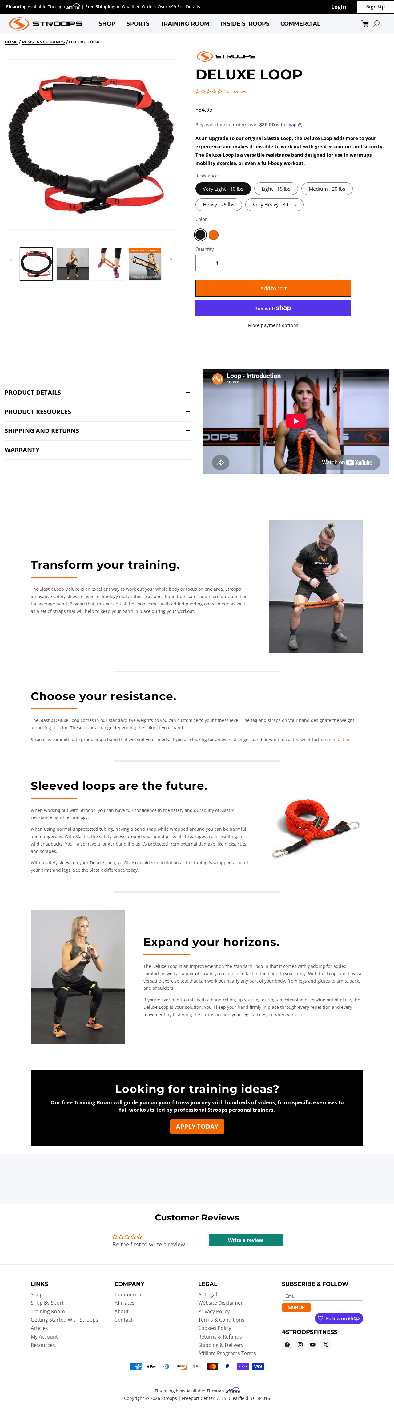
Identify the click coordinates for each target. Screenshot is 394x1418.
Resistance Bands (43, 41)
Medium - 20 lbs (327, 188)
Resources (43, 1344)
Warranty (22, 450)
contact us (339, 739)
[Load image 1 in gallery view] (36, 264)
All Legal (207, 1294)
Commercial (129, 1294)
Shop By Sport (47, 1302)
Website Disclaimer (220, 1302)
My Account (44, 1336)
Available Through (36, 7)
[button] (107, 24)
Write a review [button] (245, 1240)
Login (338, 6)
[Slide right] (171, 259)
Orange (214, 235)
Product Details (33, 392)
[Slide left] (11, 259)
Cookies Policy (214, 1328)
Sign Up (375, 6)
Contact (124, 1319)
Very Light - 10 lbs (223, 188)
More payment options (273, 325)
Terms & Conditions (221, 1319)
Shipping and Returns (42, 431)
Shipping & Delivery (220, 1344)
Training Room (48, 1311)
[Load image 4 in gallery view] (145, 264)
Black (200, 235)
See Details (188, 7)
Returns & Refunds (220, 1336)
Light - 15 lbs (276, 188)
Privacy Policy (214, 1311)
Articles (39, 1328)
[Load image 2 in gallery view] (72, 264)
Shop (37, 1294)
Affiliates (125, 1302)
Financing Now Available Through (190, 1391)
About (122, 1311)
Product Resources (38, 412)
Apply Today (197, 1126)
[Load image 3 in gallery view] (109, 264)
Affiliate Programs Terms (227, 1353)
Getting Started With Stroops (64, 1319)
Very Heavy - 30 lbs (274, 204)
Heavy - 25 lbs (219, 204)
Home (11, 41)
